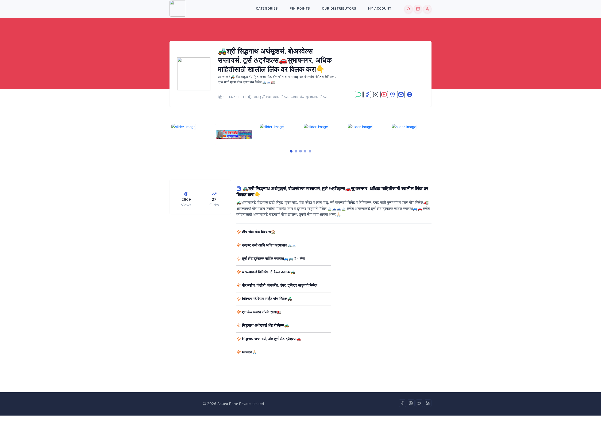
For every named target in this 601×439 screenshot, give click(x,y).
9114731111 (235, 97)
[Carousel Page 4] (305, 151)
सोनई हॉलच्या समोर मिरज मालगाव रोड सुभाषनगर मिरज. (290, 97)
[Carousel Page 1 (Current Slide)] (291, 151)
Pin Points (300, 9)
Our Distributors (339, 9)
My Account (379, 9)
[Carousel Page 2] (296, 151)
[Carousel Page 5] (310, 151)
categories (267, 9)
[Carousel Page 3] (300, 151)
